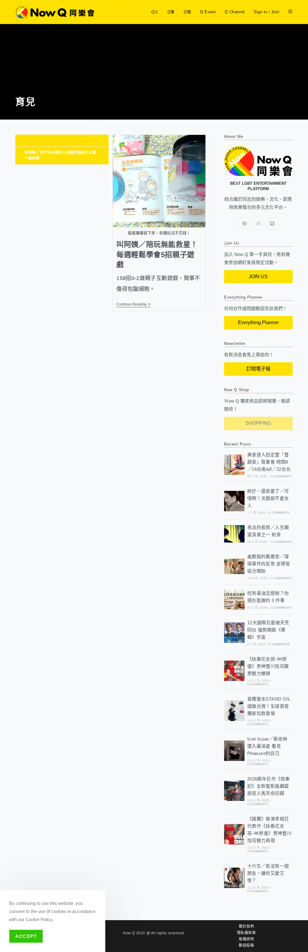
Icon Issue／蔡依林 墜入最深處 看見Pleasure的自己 (267, 746)
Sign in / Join (266, 12)
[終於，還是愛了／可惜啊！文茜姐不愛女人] (234, 501)
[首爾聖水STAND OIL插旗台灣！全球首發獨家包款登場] (234, 711)
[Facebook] (245, 223)
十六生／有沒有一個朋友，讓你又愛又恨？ (268, 873)
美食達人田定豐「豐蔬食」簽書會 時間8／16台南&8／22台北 (269, 462)
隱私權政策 (246, 933)
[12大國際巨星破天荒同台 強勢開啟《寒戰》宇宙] (234, 632)
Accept (26, 936)
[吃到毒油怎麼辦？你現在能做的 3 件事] (234, 599)
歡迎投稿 (246, 945)
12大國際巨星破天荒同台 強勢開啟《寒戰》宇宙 (268, 630)
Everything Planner (258, 322)
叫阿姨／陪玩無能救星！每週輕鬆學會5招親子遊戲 (157, 254)
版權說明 (246, 939)
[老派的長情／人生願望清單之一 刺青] (234, 533)
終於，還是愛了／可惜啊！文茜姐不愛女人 (268, 498)
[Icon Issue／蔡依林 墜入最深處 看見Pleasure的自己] (234, 751)
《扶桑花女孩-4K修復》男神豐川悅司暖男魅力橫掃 (268, 666)
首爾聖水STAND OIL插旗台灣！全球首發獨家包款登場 (268, 706)
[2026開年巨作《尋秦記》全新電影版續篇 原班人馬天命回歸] (234, 790)
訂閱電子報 (258, 368)
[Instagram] (258, 223)
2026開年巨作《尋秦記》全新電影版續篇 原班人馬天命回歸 (268, 786)
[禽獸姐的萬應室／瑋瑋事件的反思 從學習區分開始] (234, 566)
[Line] (272, 223)
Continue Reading (133, 304)
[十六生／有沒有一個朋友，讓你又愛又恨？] (234, 878)
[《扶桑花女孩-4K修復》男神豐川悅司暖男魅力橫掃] (234, 671)
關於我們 (246, 926)
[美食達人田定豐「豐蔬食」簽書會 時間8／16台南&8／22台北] (234, 465)
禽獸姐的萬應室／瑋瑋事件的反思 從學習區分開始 (268, 563)
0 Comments (281, 476)
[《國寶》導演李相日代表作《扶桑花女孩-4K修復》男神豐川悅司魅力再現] (234, 834)
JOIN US (258, 276)
